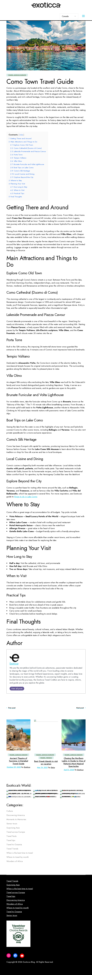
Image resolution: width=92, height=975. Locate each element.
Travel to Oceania (14, 844)
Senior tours (11, 823)
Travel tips (10, 840)
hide (21, 135)
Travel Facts (11, 836)
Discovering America (15, 815)
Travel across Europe (17, 75)
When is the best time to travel (19, 852)
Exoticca (14, 663)
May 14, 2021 (42, 767)
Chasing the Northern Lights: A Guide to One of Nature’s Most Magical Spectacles (73, 762)
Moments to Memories (16, 819)
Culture (9, 811)
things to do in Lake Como (25, 496)
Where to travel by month (17, 857)
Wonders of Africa (14, 861)
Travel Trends (46, 758)
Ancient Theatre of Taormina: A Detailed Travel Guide (18, 761)
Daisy (53, 767)
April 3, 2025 (69, 770)
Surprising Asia (13, 827)
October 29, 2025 (14, 767)
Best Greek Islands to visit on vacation (46, 762)
